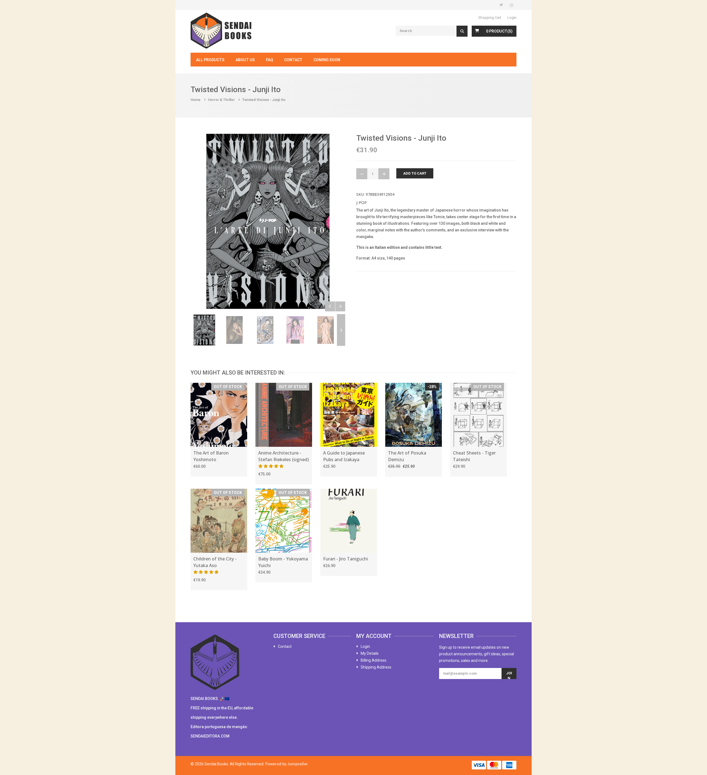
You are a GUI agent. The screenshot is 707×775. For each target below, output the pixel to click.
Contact (293, 60)
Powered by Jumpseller (286, 764)
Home (196, 100)
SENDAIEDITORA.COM (210, 736)
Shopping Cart (489, 17)
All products (210, 60)
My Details (370, 653)
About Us (245, 60)
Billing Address (373, 660)
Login (511, 17)
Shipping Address (376, 667)
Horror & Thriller (221, 100)
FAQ (269, 60)
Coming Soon (326, 60)
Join (509, 675)
